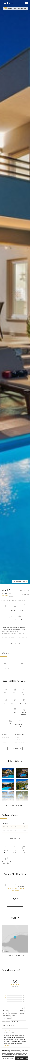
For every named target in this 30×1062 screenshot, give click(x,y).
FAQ (28, 600)
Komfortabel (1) (13, 1013)
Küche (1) (22, 1013)
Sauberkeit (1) (6, 1015)
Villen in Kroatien (13, 586)
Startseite (4, 586)
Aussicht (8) (14, 1008)
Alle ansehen (14, 748)
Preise (8, 600)
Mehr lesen (14, 643)
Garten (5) (5, 1010)
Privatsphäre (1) (7, 1018)
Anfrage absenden (15, 905)
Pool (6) (22, 1008)
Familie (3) (12, 1010)
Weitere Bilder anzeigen (14, 805)
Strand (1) (14, 1015)
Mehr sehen (14, 838)
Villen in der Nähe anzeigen (15, 955)
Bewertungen (21, 600)
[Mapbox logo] (6, 951)
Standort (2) (21, 1010)
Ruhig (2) (5, 1013)
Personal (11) (6, 1008)
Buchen (14, 600)
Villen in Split (23, 586)
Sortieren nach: (6, 1021)
